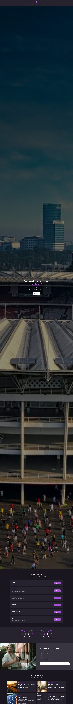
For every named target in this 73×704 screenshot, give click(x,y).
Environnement (45, 4)
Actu (26, 4)
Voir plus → (36, 293)
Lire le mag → (44, 663)
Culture (29, 4)
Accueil (22, 4)
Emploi (40, 4)
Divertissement (34, 4)
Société (50, 4)
